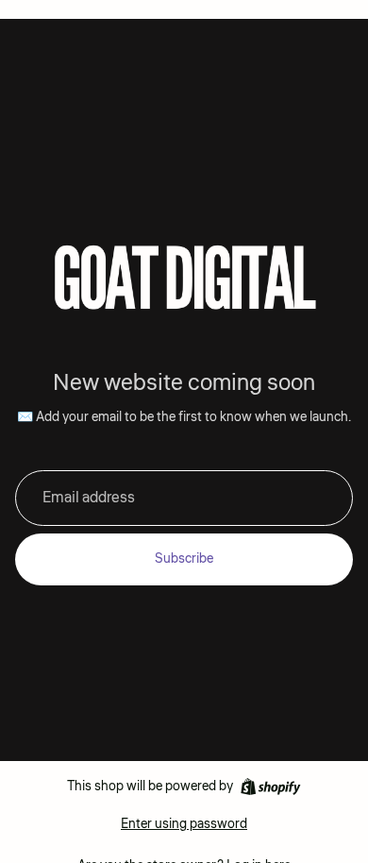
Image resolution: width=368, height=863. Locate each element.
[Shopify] (270, 786)
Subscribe (184, 559)
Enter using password (184, 824)
